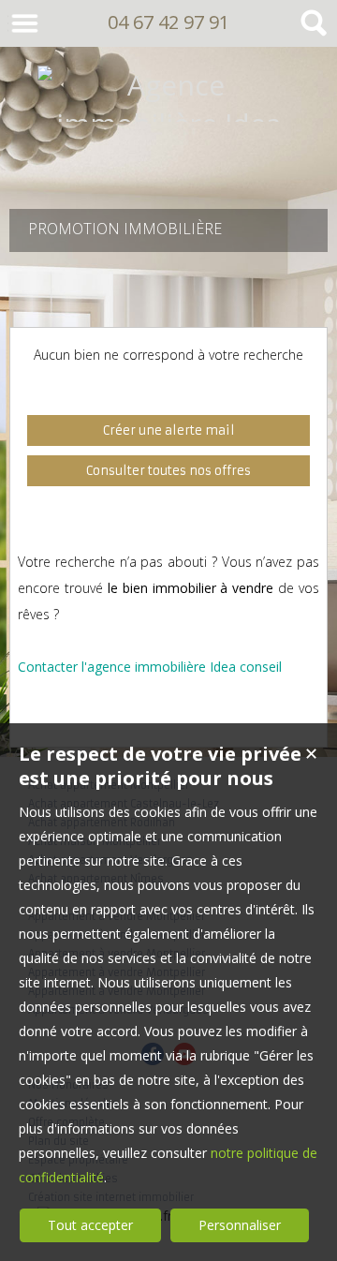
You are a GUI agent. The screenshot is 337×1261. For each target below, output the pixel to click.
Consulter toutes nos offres (168, 471)
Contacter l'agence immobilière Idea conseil (150, 666)
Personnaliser (239, 1225)
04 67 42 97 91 (168, 22)
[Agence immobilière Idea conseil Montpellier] (168, 161)
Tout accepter (90, 1225)
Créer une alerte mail (169, 430)
